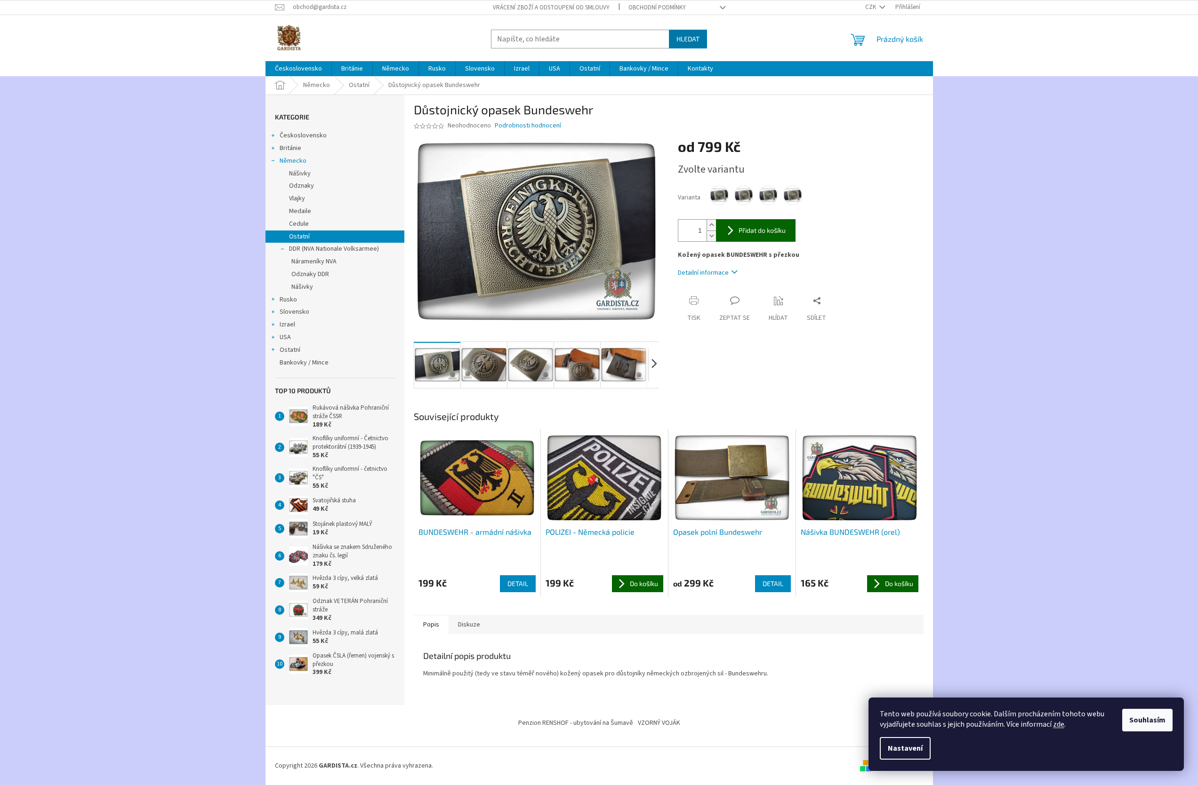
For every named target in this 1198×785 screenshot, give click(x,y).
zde (1058, 724)
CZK (871, 7)
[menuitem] (298, 68)
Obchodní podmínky (657, 7)
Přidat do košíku (762, 230)
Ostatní (299, 236)
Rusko (288, 299)
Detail (517, 583)
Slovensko (294, 312)
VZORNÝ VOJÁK (659, 723)
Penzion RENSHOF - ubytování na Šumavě (575, 723)
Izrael (287, 324)
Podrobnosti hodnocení (528, 125)
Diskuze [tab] (469, 624)
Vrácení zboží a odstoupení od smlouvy (551, 7)
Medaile (300, 211)
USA (285, 337)
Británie (290, 148)
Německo (293, 161)
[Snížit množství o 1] (711, 235)
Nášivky (300, 173)
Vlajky (297, 198)
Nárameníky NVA (314, 261)
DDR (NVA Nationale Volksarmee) (334, 249)
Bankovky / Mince (304, 362)
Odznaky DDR (310, 274)
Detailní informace (703, 273)
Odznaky (301, 185)
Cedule (299, 224)
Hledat (688, 39)
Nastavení (905, 748)
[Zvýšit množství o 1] (711, 225)
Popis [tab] (431, 624)
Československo (303, 135)
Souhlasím (1147, 720)
